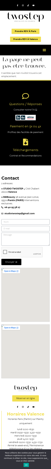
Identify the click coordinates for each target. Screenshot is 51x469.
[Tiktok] (28, 5)
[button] (44, 50)
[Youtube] (33, 5)
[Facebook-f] (17, 5)
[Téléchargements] (25, 142)
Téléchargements (25, 150)
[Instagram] (22, 5)
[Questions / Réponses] (25, 96)
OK (26, 465)
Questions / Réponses (25, 104)
